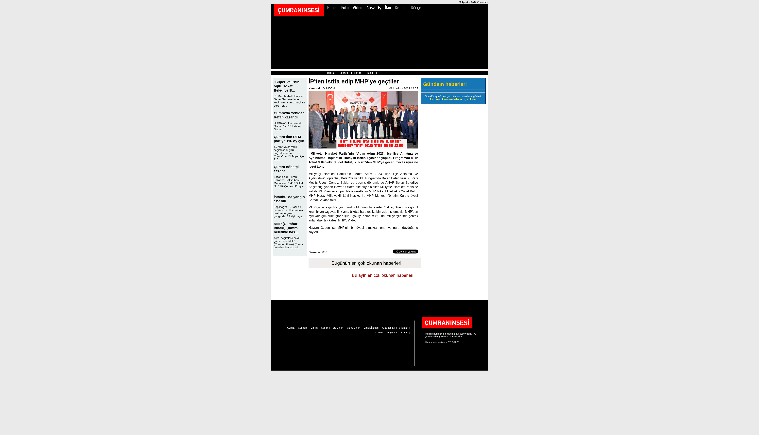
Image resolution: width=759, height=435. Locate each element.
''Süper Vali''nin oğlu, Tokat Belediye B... (286, 86)
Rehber (401, 7)
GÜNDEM (329, 88)
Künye (416, 7)
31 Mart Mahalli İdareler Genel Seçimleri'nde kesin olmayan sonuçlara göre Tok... (289, 101)
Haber (332, 7)
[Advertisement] (379, 41)
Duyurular (392, 332)
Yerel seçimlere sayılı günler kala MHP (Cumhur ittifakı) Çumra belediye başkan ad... (288, 242)
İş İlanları (403, 327)
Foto (345, 7)
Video (357, 7)
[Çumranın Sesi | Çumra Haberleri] (299, 10)
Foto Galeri (337, 327)
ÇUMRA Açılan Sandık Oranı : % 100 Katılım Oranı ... (287, 126)
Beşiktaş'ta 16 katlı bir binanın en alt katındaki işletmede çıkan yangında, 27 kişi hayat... (289, 211)
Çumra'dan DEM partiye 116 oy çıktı (289, 139)
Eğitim (357, 73)
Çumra (330, 73)
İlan (388, 7)
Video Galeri (353, 327)
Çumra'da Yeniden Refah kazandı (289, 115)
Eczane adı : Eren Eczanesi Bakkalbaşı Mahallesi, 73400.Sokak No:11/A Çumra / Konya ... (289, 183)
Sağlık (370, 73)
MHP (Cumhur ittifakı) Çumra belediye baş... (286, 228)
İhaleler (379, 332)
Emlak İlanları (371, 327)
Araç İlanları (388, 327)
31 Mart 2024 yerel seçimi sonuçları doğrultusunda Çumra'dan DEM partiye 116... (289, 153)
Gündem (344, 73)
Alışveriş (373, 7)
